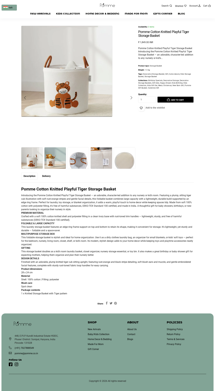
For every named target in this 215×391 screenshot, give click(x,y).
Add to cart (177, 100)
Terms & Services (175, 339)
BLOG (181, 13)
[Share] (106, 303)
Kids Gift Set (152, 85)
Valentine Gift (153, 88)
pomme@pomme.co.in (26, 353)
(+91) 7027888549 (24, 348)
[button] (25, 97)
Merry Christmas (165, 85)
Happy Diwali (165, 83)
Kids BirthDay (177, 83)
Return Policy (173, 334)
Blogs (130, 339)
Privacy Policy (174, 344)
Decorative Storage (171, 80)
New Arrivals (40, 13)
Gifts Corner (162, 13)
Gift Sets (155, 83)
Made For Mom (96, 344)
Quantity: (142, 94)
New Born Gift (178, 85)
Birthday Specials (155, 80)
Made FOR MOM (136, 13)
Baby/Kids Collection (98, 334)
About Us (132, 329)
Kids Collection (68, 13)
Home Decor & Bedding (102, 13)
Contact (131, 334)
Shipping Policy (175, 329)
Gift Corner (93, 349)
